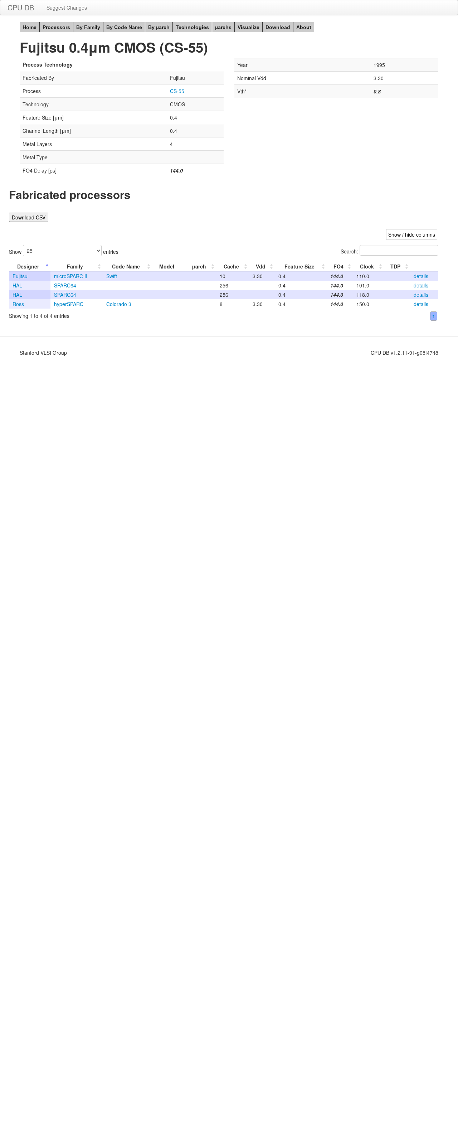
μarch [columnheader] (199, 266)
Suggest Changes (67, 7)
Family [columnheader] (75, 266)
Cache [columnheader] (231, 266)
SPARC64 (65, 285)
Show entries (63, 251)
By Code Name (124, 27)
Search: (350, 251)
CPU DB (21, 7)
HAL (17, 285)
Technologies (192, 27)
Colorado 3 (118, 304)
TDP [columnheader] (395, 266)
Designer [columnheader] (28, 266)
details (421, 276)
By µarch (159, 27)
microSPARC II (70, 276)
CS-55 (177, 91)
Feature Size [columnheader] (299, 266)
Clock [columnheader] (367, 266)
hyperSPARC (68, 304)
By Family (88, 27)
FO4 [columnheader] (338, 266)
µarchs (223, 27)
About (303, 27)
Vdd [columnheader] (260, 266)
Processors (56, 27)
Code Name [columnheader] (126, 266)
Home (29, 27)
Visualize (248, 27)
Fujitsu (20, 276)
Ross (18, 304)
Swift (111, 276)
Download (277, 27)
